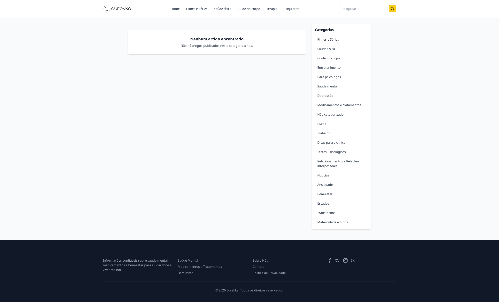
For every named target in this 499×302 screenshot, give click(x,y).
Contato (259, 267)
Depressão (325, 96)
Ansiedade (325, 185)
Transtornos (326, 213)
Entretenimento (329, 67)
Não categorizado (330, 114)
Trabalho (323, 133)
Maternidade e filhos (332, 222)
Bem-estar (325, 194)
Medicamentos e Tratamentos (200, 267)
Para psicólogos (329, 77)
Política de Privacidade (269, 273)
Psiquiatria (291, 9)
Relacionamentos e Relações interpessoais (338, 163)
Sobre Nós (260, 260)
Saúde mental (327, 86)
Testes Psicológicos (331, 152)
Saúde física (222, 9)
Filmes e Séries (197, 9)
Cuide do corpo (249, 9)
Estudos (323, 203)
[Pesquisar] (392, 8)
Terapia (271, 9)
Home (175, 9)
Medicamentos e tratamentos (339, 105)
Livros (321, 124)
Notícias (323, 175)
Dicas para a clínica (331, 142)
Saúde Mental (188, 260)
